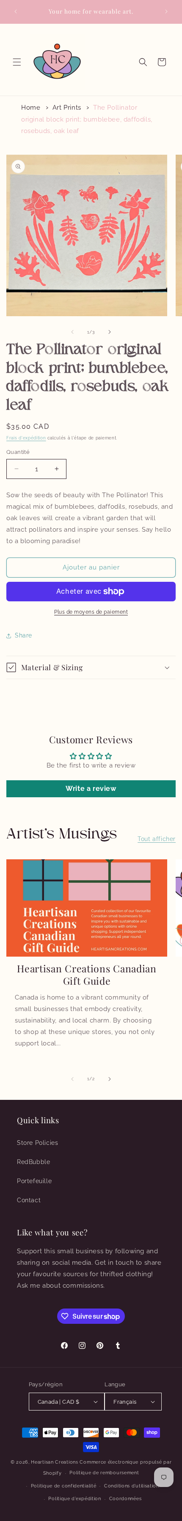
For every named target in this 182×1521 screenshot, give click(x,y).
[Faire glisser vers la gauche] (72, 332)
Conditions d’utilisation (131, 1486)
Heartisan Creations (54, 1462)
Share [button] (23, 635)
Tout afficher (157, 839)
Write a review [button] (91, 789)
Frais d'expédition (26, 438)
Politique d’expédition (74, 1498)
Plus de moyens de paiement (91, 612)
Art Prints (66, 107)
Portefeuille (34, 1181)
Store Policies (37, 1142)
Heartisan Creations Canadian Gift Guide (86, 974)
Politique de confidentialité (64, 1486)
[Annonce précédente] (15, 11)
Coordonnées (125, 1498)
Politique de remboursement (104, 1473)
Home (30, 107)
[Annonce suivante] (166, 11)
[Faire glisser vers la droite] (109, 332)
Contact (29, 1200)
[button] (17, 62)
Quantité (18, 452)
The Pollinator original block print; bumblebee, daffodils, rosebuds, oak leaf (86, 119)
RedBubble (33, 1161)
